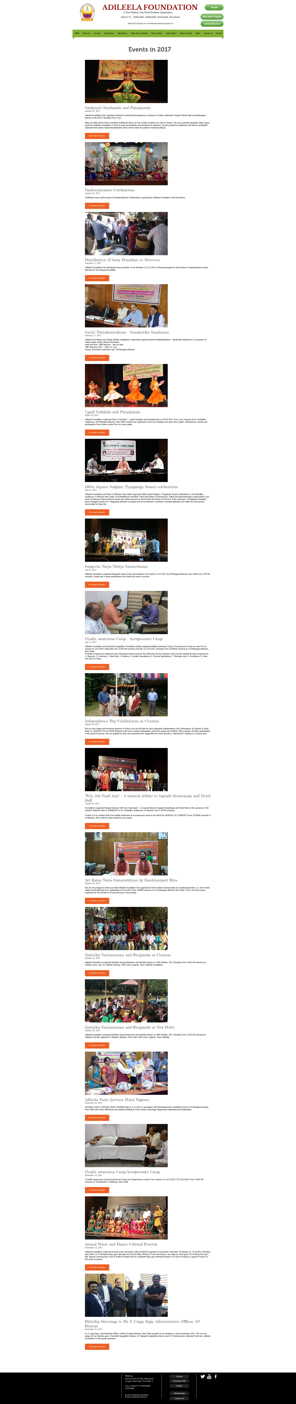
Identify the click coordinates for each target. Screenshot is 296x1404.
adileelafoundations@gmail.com (161, 23)
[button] (86, 33)
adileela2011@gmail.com (137, 23)
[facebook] (215, 1376)
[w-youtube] (209, 1376)
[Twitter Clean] (202, 1376)
